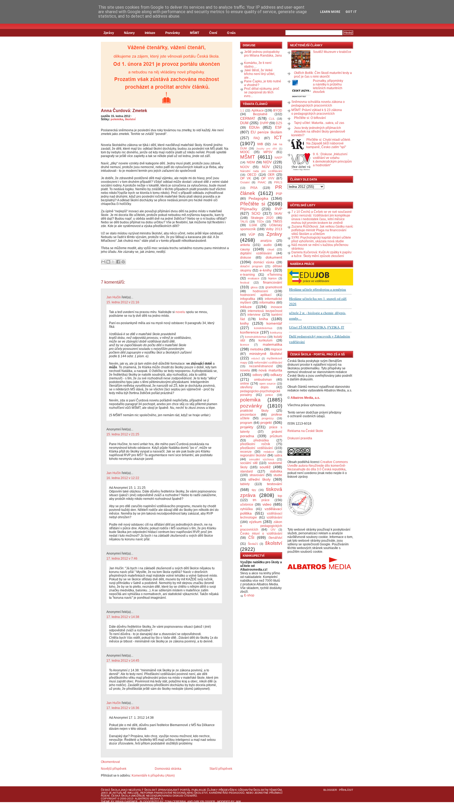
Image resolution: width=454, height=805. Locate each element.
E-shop (249, 595)
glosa (254, 287)
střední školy (259, 479)
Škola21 (253, 543)
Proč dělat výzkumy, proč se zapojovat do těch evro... (261, 92)
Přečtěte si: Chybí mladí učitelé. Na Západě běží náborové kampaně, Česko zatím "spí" (328, 143)
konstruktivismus (256, 336)
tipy (254, 489)
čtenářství (275, 538)
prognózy (268, 418)
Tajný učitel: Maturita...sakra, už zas (319, 123)
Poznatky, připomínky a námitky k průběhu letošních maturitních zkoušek (328, 86)
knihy (244, 323)
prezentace (248, 414)
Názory (129, 33)
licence (244, 344)
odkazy (276, 375)
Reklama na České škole (305, 431)
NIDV (267, 162)
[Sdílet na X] (113, 261)
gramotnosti (273, 287)
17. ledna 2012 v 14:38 (122, 617)
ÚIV (273, 529)
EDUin (254, 127)
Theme (105, 801)
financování (272, 282)
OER (271, 175)
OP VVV (267, 178)
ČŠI (251, 537)
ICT (278, 137)
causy (245, 249)
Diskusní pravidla (299, 438)
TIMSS (277, 221)
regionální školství (253, 455)
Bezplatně (260, 114)
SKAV (278, 213)
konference (249, 332)
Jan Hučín (113, 297)
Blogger (330, 789)
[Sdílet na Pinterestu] (123, 261)
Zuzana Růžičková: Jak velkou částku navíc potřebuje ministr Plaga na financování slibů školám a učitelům (322, 230)
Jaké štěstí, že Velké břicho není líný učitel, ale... (259, 73)
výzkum (255, 522)
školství (130, 119)
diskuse (245, 257)
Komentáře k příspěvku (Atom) (153, 775)
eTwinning (274, 274)
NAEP (278, 157)
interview (253, 314)
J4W (238, 801)
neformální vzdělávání (268, 362)
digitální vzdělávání (256, 253)
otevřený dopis (254, 387)
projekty (246, 427)
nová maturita (270, 370)
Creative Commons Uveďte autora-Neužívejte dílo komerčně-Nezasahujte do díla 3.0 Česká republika (317, 465)
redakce (269, 451)
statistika (276, 471)
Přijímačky (248, 209)
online (244, 383)
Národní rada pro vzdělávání (261, 171)
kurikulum (265, 340)
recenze (246, 452)
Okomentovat (110, 762)
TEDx (260, 221)
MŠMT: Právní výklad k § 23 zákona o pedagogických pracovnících (316, 111)
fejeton (272, 278)
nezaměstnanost (261, 366)
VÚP (252, 235)
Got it (351, 12)
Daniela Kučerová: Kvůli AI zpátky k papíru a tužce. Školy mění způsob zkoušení (321, 254)
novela (245, 370)
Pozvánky (172, 33)
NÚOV (244, 167)
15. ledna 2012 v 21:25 (122, 434)
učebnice (246, 504)
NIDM (251, 162)
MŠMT (194, 33)
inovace (276, 307)
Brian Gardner (126, 801)
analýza (266, 241)
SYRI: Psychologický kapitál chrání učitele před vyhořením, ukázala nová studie (321, 239)
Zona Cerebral (175, 801)
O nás (231, 33)
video (266, 504)
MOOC (245, 152)
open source (267, 383)
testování (274, 484)
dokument (274, 257)
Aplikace (257, 110)
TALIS (244, 221)
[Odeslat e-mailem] (103, 261)
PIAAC (262, 182)
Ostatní (245, 182)
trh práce (261, 500)
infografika (247, 299)
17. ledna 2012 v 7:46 (121, 558)
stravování (257, 475)
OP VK (245, 178)
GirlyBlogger (204, 801)
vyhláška (246, 509)
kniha (263, 319)
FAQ (257, 138)
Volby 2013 (274, 229)
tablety (245, 484)
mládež (255, 358)
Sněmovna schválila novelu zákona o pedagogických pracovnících (318, 103)
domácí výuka (264, 262)
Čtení (213, 33)
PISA (253, 188)
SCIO (255, 213)
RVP (278, 209)
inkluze (246, 307)
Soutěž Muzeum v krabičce (332, 52)
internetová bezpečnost (265, 311)
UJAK (253, 225)
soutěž (265, 467)
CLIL (272, 118)
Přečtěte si (252, 204)
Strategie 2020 (262, 218)
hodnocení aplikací (255, 295)
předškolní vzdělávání (256, 448)
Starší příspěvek (220, 769)
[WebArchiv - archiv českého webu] (300, 515)
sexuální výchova (261, 459)
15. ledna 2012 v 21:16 (122, 302)
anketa (245, 245)
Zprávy (109, 33)
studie (278, 475)
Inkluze (150, 33)
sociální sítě (249, 463)
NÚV (266, 167)
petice (269, 394)
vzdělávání (274, 517)
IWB (260, 144)
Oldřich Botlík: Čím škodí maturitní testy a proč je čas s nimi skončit (323, 74)
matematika (272, 344)
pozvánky (251, 406)
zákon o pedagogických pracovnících (261, 526)
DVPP (264, 123)
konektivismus (263, 328)
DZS (279, 123)
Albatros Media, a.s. (305, 398)
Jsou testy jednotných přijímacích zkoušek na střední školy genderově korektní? (318, 131)
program (246, 423)
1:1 (242, 110)
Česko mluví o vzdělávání (261, 533)
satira (278, 455)
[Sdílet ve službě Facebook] (118, 261)
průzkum (276, 436)
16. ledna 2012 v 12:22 (122, 478)
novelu (180, 312)
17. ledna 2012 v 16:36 (122, 708)
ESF (278, 127)
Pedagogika (258, 198)
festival (244, 282)
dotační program (251, 266)
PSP (279, 194)
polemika (117, 119)
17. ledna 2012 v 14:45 (122, 660)
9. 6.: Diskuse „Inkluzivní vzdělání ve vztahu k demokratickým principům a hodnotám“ (332, 159)
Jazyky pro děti (266, 148)
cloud (270, 249)
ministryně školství (265, 353)
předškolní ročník (255, 444)
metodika (256, 349)
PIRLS (278, 182)
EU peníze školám (266, 132)
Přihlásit (346, 789)
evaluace (253, 278)
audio (268, 245)
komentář (274, 323)
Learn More (330, 12)
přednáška (261, 440)
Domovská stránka (168, 769)
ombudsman (263, 379)
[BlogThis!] (108, 261)
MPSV (268, 152)
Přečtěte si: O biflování (310, 118)
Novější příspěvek (113, 769)
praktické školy (254, 410)
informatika (267, 302)
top (280, 496)
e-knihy (266, 270)
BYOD (277, 110)
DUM (244, 123)
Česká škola (110, 789)
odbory (257, 375)
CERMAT (247, 118)
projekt (266, 422)
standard (246, 471)
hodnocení (260, 291)
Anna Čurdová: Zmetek (124, 110)
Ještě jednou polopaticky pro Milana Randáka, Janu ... (263, 55)
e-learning (247, 274)
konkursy (276, 332)
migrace (276, 349)
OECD (251, 175)
